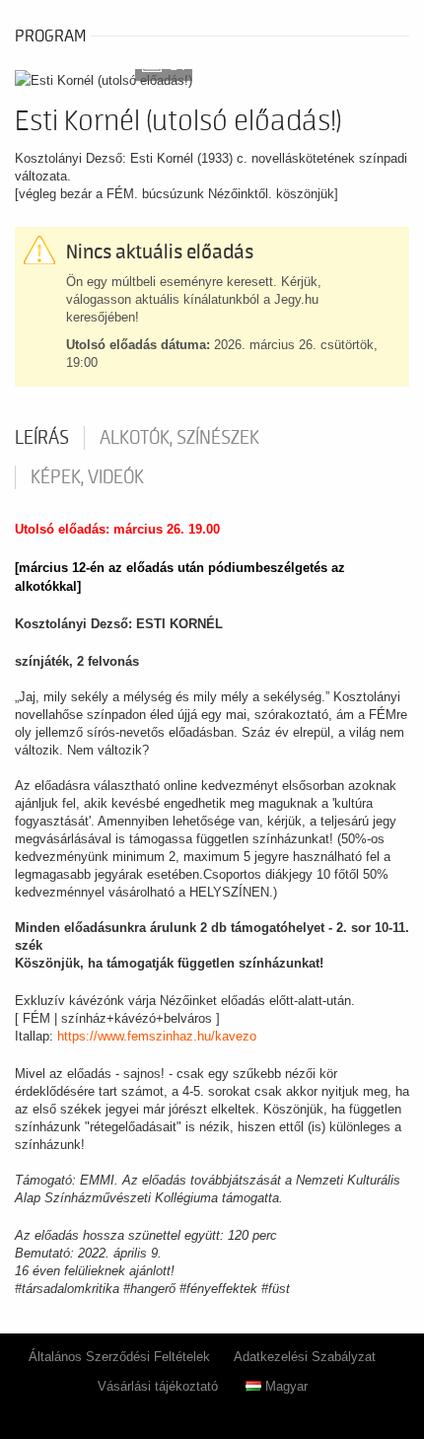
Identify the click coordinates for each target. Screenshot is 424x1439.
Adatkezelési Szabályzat (305, 1356)
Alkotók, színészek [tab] (179, 438)
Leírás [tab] (42, 438)
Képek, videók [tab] (87, 477)
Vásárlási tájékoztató (158, 1386)
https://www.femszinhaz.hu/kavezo (156, 1036)
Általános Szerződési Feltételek (119, 1356)
